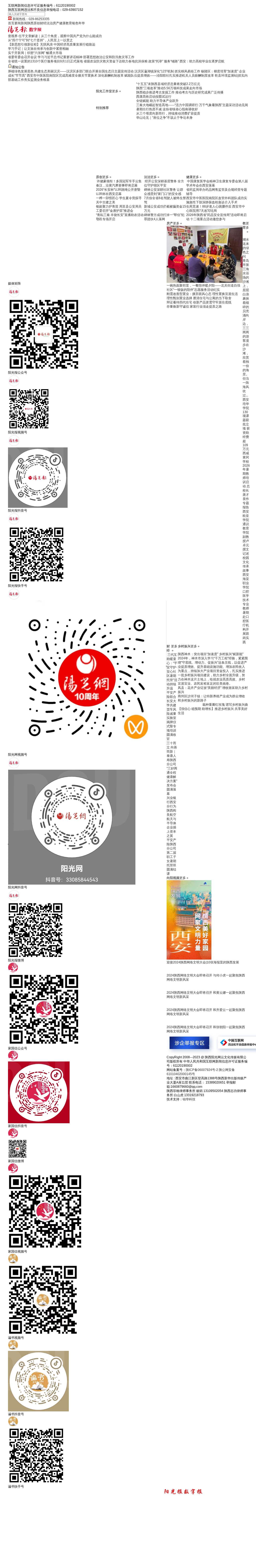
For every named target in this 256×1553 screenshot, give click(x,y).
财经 (43, 23)
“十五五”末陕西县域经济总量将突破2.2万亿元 (168, 84)
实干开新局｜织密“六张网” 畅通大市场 (35, 53)
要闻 (17, 23)
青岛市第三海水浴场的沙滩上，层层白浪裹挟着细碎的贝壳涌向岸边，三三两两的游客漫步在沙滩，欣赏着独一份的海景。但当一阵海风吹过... (246, 328)
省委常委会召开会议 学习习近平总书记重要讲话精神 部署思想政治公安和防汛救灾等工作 (71, 57)
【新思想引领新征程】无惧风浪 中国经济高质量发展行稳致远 (51, 44)
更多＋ (117, 91)
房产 (56, 23)
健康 (62, 23)
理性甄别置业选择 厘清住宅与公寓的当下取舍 (199, 298)
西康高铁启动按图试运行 (153, 96)
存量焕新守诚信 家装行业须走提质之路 (194, 306)
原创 (37, 23)
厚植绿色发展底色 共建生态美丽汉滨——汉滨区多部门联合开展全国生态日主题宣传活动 (71, 71)
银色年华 (78, 23)
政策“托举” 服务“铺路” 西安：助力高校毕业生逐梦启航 (186, 61)
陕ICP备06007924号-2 (202, 1069)
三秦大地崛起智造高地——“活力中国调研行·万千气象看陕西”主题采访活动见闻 (192, 105)
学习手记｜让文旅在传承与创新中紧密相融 (38, 48)
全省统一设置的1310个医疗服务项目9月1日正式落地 (45, 61)
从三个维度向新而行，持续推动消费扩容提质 (168, 113)
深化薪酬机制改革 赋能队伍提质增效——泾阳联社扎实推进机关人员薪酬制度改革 (156, 75)
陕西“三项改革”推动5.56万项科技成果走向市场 (169, 88)
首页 (11, 23)
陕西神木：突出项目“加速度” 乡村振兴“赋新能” (210, 654)
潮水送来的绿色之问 (246, 248)
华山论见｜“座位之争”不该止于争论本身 (164, 117)
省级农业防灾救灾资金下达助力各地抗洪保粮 (116, 61)
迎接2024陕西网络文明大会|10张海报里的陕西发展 (203, 962)
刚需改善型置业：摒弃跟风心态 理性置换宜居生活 (202, 294)
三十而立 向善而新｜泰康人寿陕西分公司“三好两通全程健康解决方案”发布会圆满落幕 (172, 768)
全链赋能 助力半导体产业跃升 (157, 100)
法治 (49, 23)
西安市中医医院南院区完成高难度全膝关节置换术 (62, 75)
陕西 (30, 23)
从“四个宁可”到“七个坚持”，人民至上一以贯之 (40, 40)
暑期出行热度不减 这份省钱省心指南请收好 (167, 109)
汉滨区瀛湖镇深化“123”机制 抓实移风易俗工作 (167, 71)
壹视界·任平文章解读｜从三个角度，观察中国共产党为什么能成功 (55, 36)
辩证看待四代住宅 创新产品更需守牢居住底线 (199, 302)
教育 (69, 23)
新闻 (24, 23)
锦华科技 (189, 1099)
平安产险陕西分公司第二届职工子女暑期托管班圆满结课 (171, 856)
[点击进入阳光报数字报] (25, 32)
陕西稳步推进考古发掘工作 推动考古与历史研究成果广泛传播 (179, 92)
